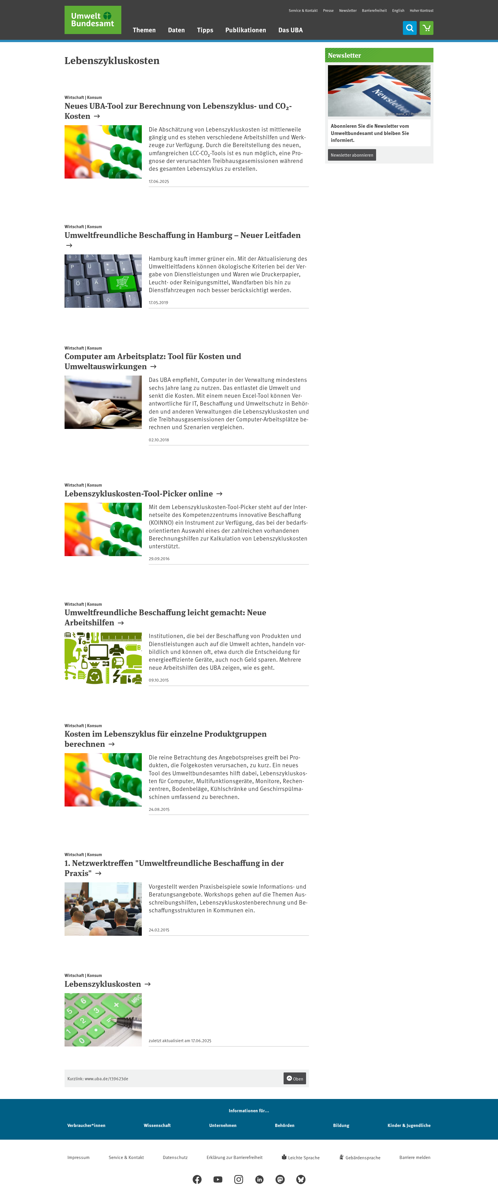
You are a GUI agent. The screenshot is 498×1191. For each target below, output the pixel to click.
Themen (144, 29)
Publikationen (245, 29)
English (398, 10)
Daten (176, 29)
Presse (328, 10)
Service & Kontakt (303, 10)
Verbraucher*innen (86, 1125)
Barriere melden (415, 1157)
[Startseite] (93, 20)
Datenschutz (175, 1157)
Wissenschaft (157, 1125)
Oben (297, 1079)
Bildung (341, 1125)
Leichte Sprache (304, 1157)
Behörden (285, 1125)
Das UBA (290, 29)
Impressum (78, 1157)
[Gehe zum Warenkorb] (426, 28)
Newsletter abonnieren (352, 155)
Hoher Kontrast (421, 10)
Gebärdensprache (363, 1157)
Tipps (205, 29)
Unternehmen (223, 1125)
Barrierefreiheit (374, 10)
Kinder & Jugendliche (409, 1125)
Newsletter (347, 10)
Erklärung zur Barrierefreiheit (235, 1157)
